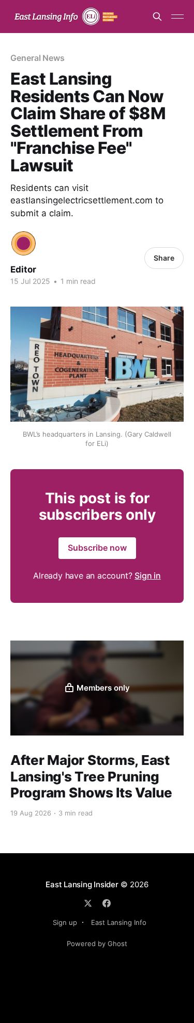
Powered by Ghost (97, 943)
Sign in (148, 575)
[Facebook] (106, 903)
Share (164, 257)
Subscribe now (97, 547)
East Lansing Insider (82, 884)
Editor (23, 269)
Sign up (65, 922)
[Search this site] (157, 16)
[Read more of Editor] (23, 243)
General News (37, 58)
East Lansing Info (118, 922)
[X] (88, 903)
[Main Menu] (177, 16)
